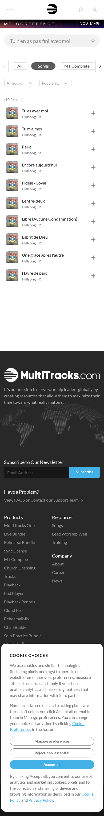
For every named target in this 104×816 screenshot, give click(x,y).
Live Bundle (14, 533)
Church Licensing (19, 567)
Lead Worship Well (69, 533)
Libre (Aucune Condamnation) (49, 218)
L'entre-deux (33, 200)
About (58, 563)
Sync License (15, 550)
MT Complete (16, 559)
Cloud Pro (13, 610)
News (57, 580)
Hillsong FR (31, 117)
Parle (26, 146)
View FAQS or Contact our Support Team (41, 499)
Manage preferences (51, 741)
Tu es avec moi (35, 110)
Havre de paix (34, 272)
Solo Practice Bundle (23, 635)
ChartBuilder (16, 627)
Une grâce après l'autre (43, 254)
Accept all (52, 764)
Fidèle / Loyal (34, 182)
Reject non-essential (52, 753)
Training (59, 542)
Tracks (10, 576)
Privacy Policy (41, 800)
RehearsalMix (16, 618)
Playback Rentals (19, 601)
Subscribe (84, 472)
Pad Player (14, 593)
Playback (12, 584)
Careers (59, 572)
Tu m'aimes (32, 128)
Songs (57, 525)
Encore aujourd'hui (39, 164)
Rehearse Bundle (19, 542)
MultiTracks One (19, 525)
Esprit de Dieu (35, 236)
